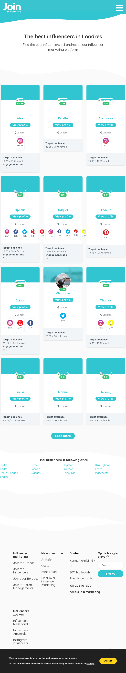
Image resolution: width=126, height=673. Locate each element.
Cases (45, 566)
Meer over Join (52, 553)
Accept (108, 660)
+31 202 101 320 (80, 586)
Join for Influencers (20, 570)
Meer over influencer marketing (48, 581)
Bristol (34, 465)
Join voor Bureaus (25, 578)
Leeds (98, 469)
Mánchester (102, 473)
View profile (20, 125)
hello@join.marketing (82, 592)
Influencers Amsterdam (21, 632)
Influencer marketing (20, 555)
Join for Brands (23, 563)
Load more (63, 436)
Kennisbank (49, 572)
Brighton (68, 465)
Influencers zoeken (21, 612)
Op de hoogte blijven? (108, 555)
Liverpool (68, 469)
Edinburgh (69, 473)
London (35, 469)
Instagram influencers (20, 641)
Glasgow (36, 473)
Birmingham (102, 465)
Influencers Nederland (20, 622)
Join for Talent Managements (23, 586)
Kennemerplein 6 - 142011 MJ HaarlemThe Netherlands (82, 569)
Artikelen (47, 559)
